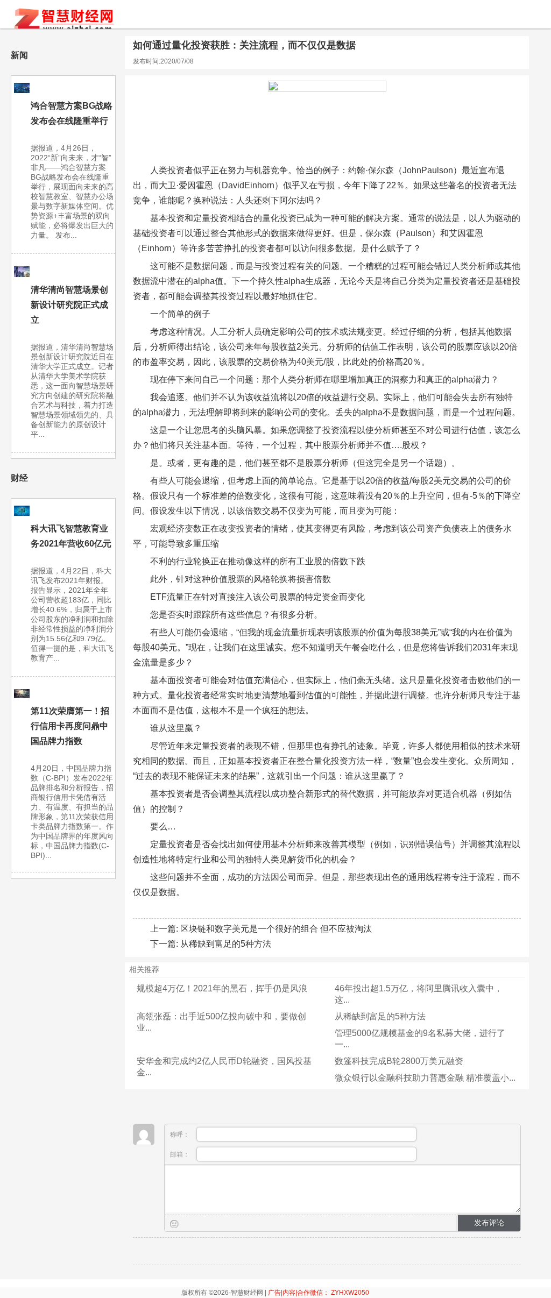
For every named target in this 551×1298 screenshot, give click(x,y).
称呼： (180, 1134)
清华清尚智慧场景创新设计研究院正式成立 (69, 304)
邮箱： (180, 1154)
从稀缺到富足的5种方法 (225, 943)
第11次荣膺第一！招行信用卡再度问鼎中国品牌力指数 (70, 726)
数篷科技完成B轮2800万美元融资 (399, 1061)
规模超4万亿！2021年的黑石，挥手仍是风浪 (222, 988)
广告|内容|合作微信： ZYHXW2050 (318, 1292)
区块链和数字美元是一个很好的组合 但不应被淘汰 (276, 928)
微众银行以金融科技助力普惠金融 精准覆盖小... (425, 1077)
